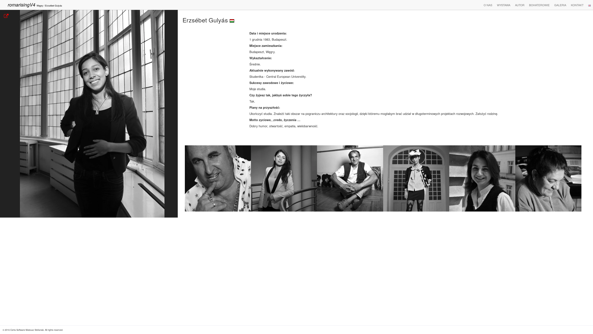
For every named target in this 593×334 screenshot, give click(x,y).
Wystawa (503, 5)
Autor (519, 5)
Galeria (560, 5)
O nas (488, 5)
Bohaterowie (539, 5)
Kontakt (577, 5)
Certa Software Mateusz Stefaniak (27, 329)
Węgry (40, 5)
